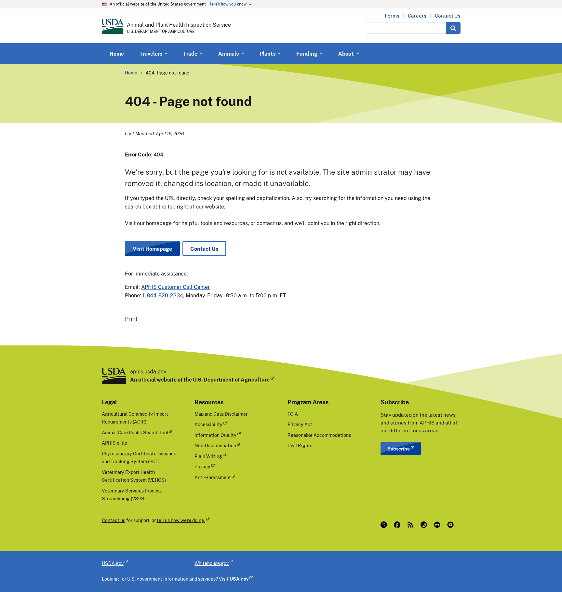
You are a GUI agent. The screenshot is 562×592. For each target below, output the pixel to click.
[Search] (453, 28)
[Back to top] (544, 574)
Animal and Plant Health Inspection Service (179, 24)
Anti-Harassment (212, 477)
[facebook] (398, 524)
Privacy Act (300, 424)
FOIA (293, 414)
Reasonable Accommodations (319, 435)
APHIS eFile (114, 443)
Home (117, 53)
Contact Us (448, 15)
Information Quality (215, 435)
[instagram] (425, 524)
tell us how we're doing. (181, 520)
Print (131, 318)
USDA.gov (113, 563)
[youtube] (452, 524)
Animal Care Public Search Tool (135, 432)
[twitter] (385, 524)
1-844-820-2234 (162, 295)
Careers (417, 15)
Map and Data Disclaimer (221, 414)
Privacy (202, 466)
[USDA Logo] (113, 26)
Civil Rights (300, 445)
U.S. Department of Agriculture (231, 379)
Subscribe (398, 448)
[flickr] (438, 524)
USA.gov (239, 579)
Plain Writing (208, 456)
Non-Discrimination (215, 445)
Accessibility (208, 424)
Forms (392, 15)
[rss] (412, 524)
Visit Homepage (152, 249)
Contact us (113, 520)
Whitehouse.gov (211, 563)
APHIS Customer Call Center (175, 287)
